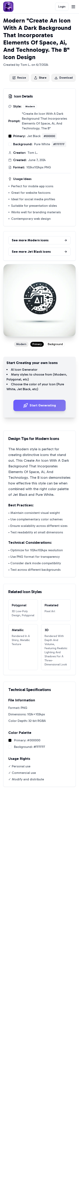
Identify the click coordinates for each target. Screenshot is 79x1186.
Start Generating (43, 405)
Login (61, 6)
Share (42, 77)
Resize (21, 77)
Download (66, 77)
